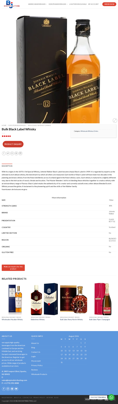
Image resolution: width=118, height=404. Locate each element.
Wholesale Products (39, 374)
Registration (7, 397)
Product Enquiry (13, 144)
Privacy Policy (37, 365)
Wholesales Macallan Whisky (12, 319)
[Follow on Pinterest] (12, 389)
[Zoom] (115, 120)
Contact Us (35, 352)
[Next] (116, 305)
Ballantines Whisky (38, 319)
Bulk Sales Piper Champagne (99, 319)
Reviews (34, 370)
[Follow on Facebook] (4, 389)
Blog (33, 347)
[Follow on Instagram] (8, 389)
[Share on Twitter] (8, 153)
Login (33, 356)
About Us (35, 343)
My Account (93, 4)
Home (4, 125)
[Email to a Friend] (12, 153)
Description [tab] (7, 166)
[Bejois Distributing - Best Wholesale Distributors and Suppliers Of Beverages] (13, 4)
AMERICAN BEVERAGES (37, 4)
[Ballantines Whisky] (44, 299)
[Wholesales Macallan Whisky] (15, 299)
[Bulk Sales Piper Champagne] (102, 299)
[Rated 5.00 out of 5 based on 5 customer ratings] (34, 136)
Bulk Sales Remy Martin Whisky (71, 319)
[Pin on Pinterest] (16, 153)
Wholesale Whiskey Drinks (39, 125)
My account (36, 361)
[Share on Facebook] (4, 153)
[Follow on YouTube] (16, 389)
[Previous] (2, 305)
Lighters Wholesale (78, 4)
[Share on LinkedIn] (20, 153)
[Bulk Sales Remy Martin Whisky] (73, 299)
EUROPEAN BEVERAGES (57, 4)
